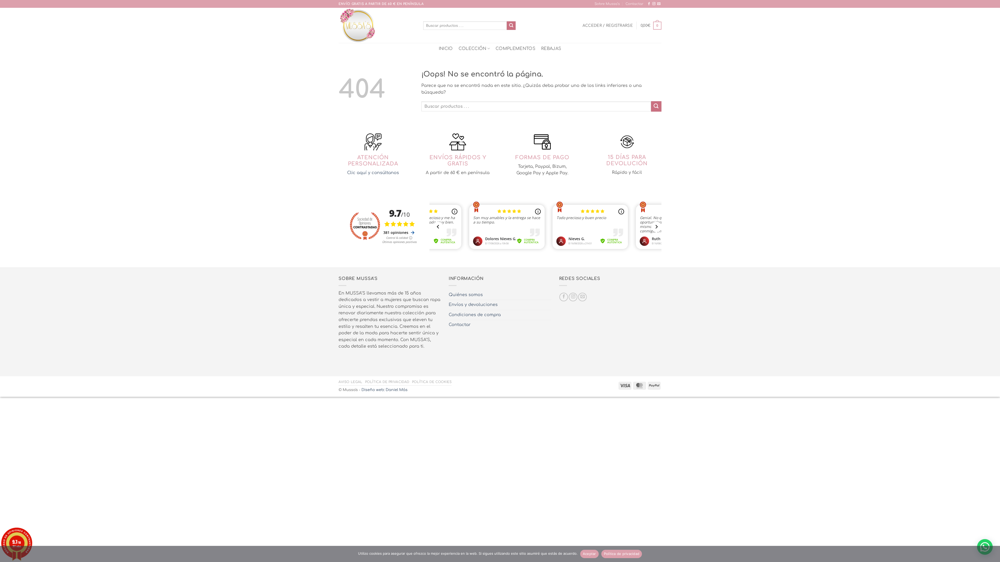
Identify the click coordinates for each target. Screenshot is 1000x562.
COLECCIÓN (472, 48)
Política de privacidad (387, 382)
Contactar (634, 4)
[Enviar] (511, 25)
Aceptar (589, 554)
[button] (608, 25)
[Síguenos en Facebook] (649, 4)
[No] (993, 555)
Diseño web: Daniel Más (384, 390)
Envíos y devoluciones (473, 304)
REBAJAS (551, 48)
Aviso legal (350, 382)
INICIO (446, 48)
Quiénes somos (466, 294)
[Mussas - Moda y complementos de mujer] (377, 25)
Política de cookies (432, 382)
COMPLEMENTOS (515, 48)
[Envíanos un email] (658, 4)
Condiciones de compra (475, 314)
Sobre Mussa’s (607, 4)
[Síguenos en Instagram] (653, 4)
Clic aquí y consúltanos (373, 172)
